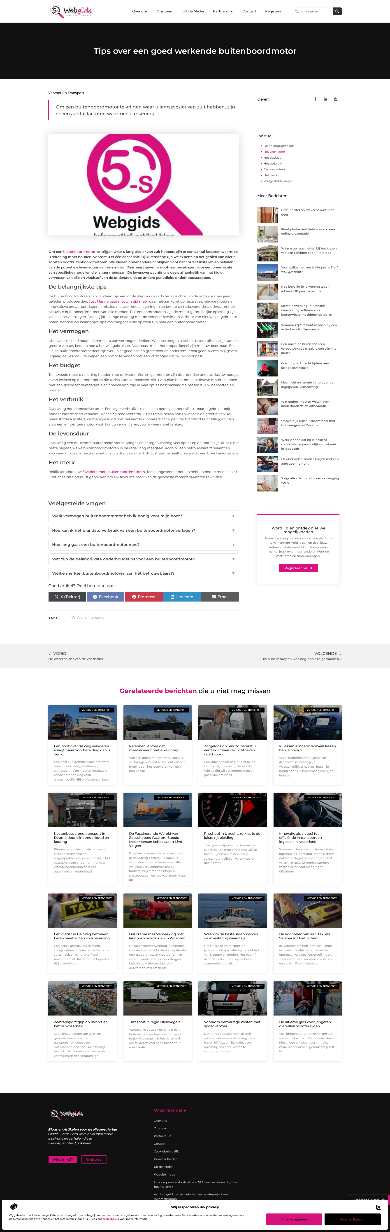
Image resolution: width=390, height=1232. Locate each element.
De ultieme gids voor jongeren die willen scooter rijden (305, 1024)
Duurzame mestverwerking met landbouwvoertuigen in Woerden (157, 936)
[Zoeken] (337, 11)
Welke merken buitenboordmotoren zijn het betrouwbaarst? (143, 573)
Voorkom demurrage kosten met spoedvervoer (232, 1024)
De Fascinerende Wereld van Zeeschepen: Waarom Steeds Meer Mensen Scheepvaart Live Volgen (155, 839)
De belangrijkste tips (279, 146)
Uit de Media (193, 11)
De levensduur (274, 169)
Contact (249, 11)
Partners (220, 11)
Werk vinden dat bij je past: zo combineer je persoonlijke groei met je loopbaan (308, 444)
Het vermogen (274, 151)
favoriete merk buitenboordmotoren (114, 472)
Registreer (274, 11)
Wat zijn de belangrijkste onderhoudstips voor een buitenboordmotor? (143, 559)
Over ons (140, 11)
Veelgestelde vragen (279, 181)
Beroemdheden (166, 1159)
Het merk (271, 175)
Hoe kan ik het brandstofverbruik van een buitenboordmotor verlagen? (143, 530)
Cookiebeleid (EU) (167, 1151)
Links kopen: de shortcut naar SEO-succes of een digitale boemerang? (195, 1184)
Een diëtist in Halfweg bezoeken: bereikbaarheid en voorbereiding (82, 936)
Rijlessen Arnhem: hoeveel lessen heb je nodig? (307, 748)
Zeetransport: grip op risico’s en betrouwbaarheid (81, 1024)
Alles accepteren (294, 1219)
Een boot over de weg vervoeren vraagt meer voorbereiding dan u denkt (82, 750)
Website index (164, 1174)
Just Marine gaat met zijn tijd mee (118, 301)
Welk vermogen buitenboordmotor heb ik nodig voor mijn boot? (143, 516)
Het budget (272, 157)
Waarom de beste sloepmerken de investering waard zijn (231, 936)
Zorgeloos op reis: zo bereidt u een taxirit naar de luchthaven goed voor (230, 750)
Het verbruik (273, 163)
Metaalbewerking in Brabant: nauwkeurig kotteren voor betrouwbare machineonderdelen (306, 310)
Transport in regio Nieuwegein (155, 1022)
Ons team (165, 11)
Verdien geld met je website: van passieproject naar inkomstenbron (192, 1196)
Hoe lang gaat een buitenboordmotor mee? (143, 544)
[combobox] (313, 11)
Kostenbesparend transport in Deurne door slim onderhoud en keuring (81, 837)
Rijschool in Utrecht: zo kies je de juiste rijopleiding (232, 835)
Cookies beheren (353, 1219)
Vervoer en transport (66, 93)
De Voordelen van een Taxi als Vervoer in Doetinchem (304, 936)
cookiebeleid (111, 1218)
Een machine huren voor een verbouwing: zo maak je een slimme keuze (308, 348)
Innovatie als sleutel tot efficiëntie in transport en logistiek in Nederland (300, 837)
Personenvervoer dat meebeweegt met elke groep (154, 748)
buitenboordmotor (79, 251)
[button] (378, 1207)
